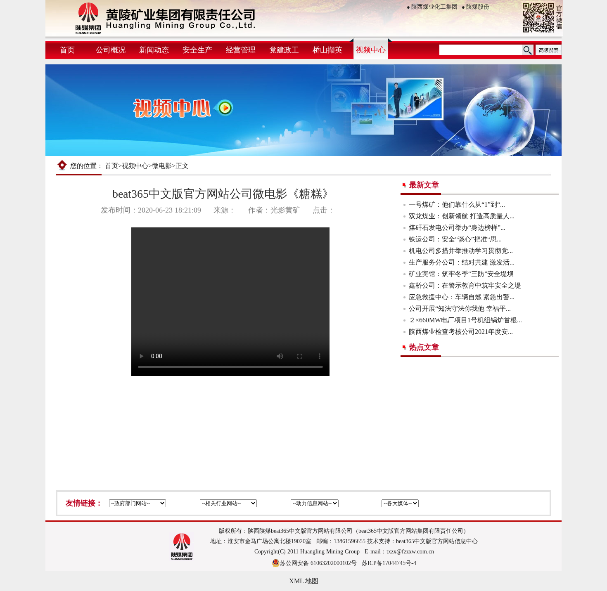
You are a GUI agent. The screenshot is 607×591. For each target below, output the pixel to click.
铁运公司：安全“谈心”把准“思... (455, 239)
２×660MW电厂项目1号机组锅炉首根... (465, 320)
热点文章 (424, 347)
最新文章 (424, 185)
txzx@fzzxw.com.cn (410, 551)
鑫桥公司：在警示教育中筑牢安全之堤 (465, 285)
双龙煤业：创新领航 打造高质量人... (462, 216)
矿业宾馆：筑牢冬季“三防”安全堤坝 (461, 273)
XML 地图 (303, 580)
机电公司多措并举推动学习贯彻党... (461, 250)
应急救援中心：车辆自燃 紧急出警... (462, 296)
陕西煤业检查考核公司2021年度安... (461, 331)
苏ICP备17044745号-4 (389, 563)
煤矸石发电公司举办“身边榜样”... (457, 227)
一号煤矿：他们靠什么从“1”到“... (457, 204)
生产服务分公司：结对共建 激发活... (462, 262)
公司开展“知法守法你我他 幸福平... (460, 308)
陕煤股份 (475, 7)
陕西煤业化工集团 (432, 7)
